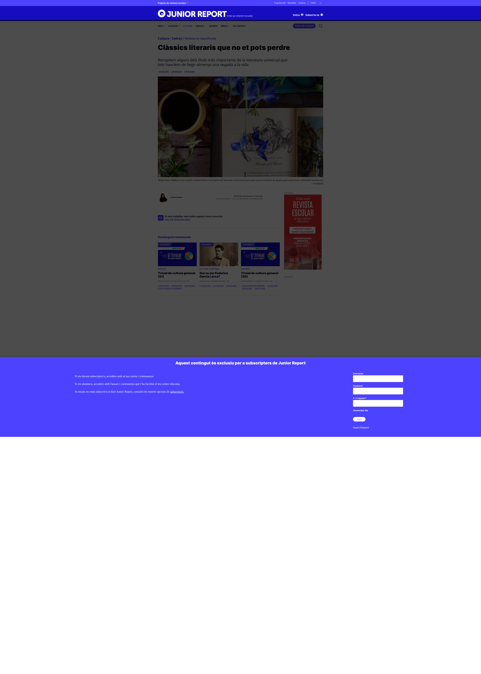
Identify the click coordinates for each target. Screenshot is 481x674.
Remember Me (360, 410)
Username (358, 373)
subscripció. (177, 391)
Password (358, 385)
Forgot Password (361, 427)
